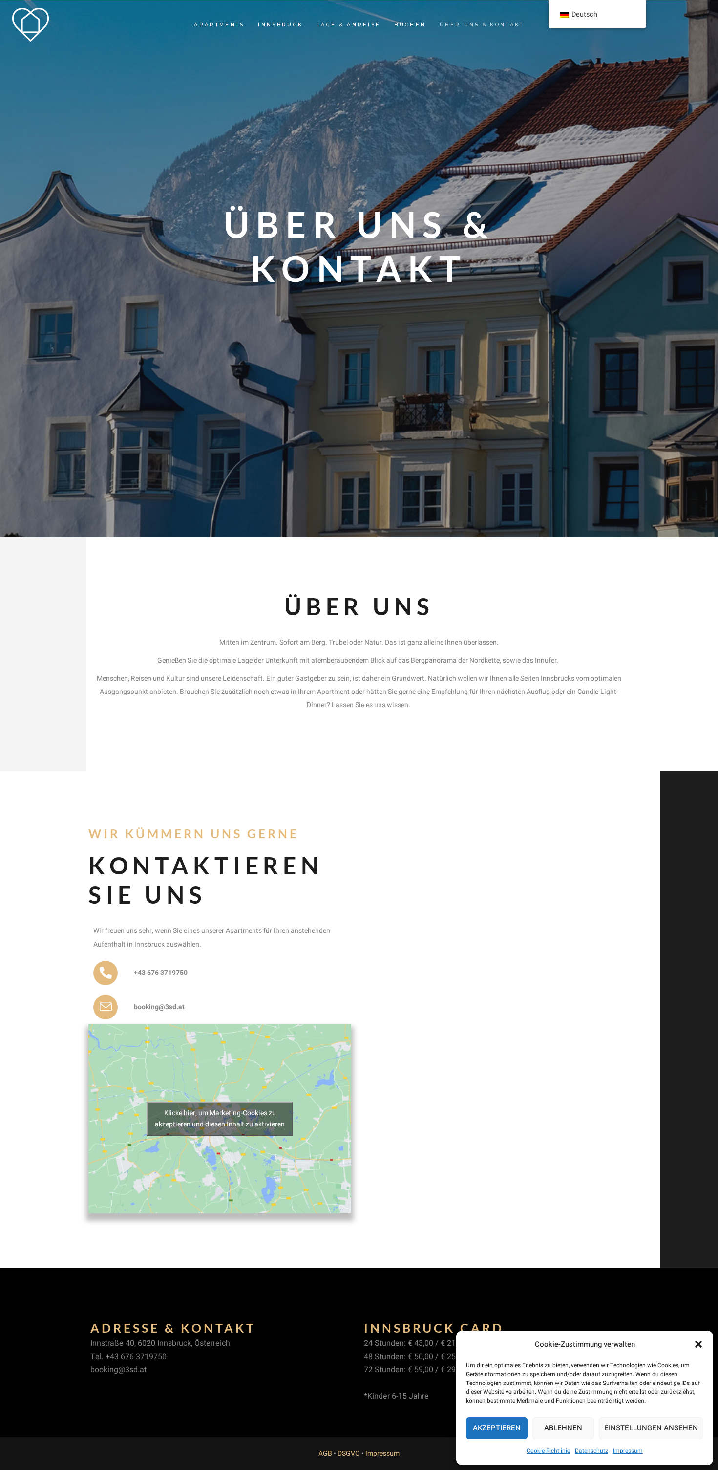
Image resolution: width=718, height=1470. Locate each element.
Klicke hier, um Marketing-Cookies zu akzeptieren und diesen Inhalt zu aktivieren (220, 1118)
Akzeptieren (497, 1428)
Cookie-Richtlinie (548, 1451)
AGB (325, 1453)
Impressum (628, 1451)
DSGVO (349, 1453)
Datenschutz (591, 1451)
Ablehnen (563, 1428)
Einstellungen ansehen (651, 1428)
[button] (698, 1344)
